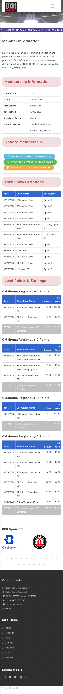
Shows (8, 627)
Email (8, 608)
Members (9, 642)
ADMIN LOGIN (11, 687)
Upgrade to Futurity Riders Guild (32, 162)
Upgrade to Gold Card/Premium (30, 168)
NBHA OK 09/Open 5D (27, 501)
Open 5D (48, 250)
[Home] (11, 6)
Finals (7, 637)
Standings (9, 632)
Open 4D (48, 200)
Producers (9, 647)
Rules (7, 652)
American (9, 657)
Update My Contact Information (31, 156)
